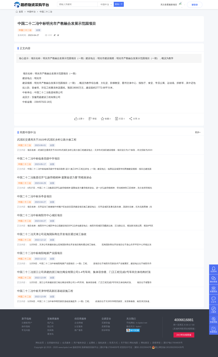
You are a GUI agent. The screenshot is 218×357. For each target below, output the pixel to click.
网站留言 (145, 342)
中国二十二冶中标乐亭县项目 (34, 196)
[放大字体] (55, 35)
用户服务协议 (80, 342)
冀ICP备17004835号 (173, 342)
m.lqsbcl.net (141, 323)
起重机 (92, 342)
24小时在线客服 (183, 335)
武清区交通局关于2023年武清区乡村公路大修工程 (46, 139)
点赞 (81, 118)
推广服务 (78, 330)
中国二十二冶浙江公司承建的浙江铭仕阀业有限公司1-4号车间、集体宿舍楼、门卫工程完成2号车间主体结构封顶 (84, 272)
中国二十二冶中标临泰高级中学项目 (38, 158)
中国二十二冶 (46, 11)
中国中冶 (31, 11)
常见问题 (26, 330)
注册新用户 (27, 323)
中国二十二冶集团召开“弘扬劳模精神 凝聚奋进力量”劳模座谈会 (54, 177)
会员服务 (66, 342)
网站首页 (40, 342)
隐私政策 (102, 342)
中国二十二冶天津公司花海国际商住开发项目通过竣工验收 (51, 234)
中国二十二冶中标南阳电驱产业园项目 (39, 253)
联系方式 (113, 342)
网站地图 (134, 342)
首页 (21, 11)
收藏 (108, 118)
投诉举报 (106, 330)
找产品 (50, 323)
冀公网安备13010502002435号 (169, 347)
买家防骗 (106, 323)
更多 (197, 132)
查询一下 (119, 4)
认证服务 (78, 326)
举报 (94, 118)
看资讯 (50, 334)
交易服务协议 (53, 342)
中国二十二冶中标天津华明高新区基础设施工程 (45, 290)
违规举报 (156, 342)
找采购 (50, 330)
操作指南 (26, 326)
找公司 (50, 326)
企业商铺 (78, 323)
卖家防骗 (106, 326)
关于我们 (125, 342)
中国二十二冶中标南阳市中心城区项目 (39, 215)
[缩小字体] (58, 35)
